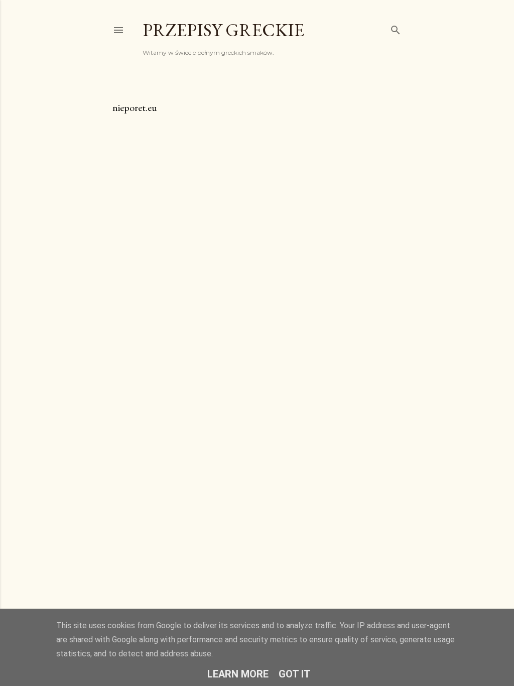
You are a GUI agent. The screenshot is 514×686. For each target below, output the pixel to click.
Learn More (238, 674)
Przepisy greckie (223, 30)
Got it (295, 674)
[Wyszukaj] (396, 28)
